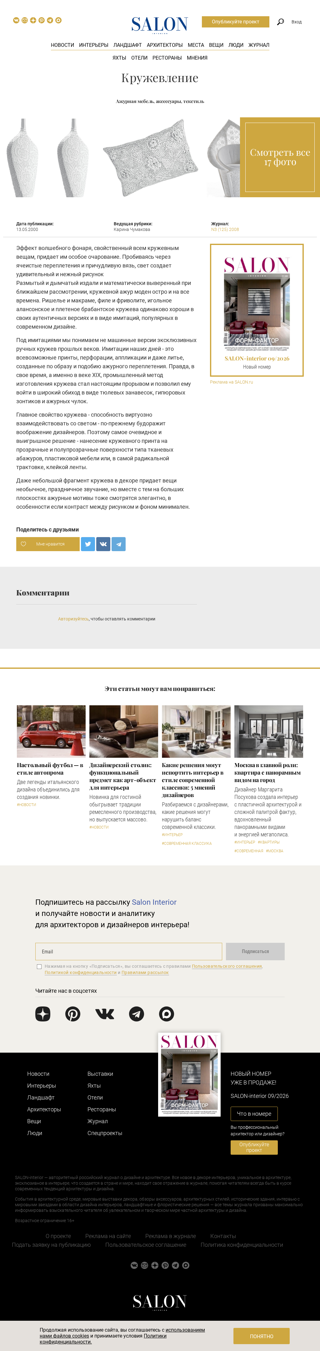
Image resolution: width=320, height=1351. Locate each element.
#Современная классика (187, 843)
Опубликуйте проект (235, 22)
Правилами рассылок (145, 972)
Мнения (197, 58)
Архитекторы (165, 45)
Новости (62, 45)
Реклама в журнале (170, 1236)
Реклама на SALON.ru (231, 382)
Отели (139, 58)
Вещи (216, 45)
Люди (235, 45)
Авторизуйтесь (73, 618)
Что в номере (254, 1113)
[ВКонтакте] (103, 544)
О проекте (58, 1236)
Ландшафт (127, 45)
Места (196, 45)
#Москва (274, 851)
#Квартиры (269, 842)
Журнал (258, 45)
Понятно (261, 1336)
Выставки (100, 1073)
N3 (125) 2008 (225, 229)
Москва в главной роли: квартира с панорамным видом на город (267, 772)
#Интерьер (172, 835)
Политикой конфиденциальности (81, 972)
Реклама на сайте (108, 1236)
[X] (88, 544)
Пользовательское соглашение (145, 1244)
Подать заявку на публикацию (51, 1244)
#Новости (26, 805)
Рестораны (167, 58)
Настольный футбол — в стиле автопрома (50, 768)
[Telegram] (119, 544)
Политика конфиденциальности (242, 1244)
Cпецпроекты (105, 1133)
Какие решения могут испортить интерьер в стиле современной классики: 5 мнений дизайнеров (192, 780)
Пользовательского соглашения (227, 966)
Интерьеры (93, 45)
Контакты (223, 1236)
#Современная (248, 851)
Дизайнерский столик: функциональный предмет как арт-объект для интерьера (122, 776)
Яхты (119, 58)
